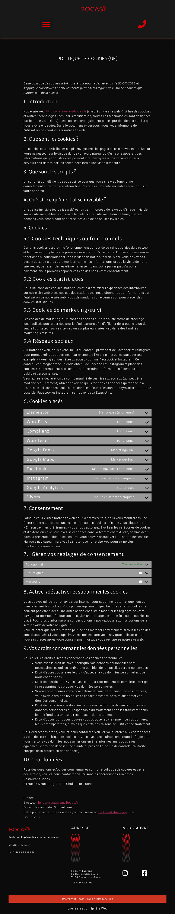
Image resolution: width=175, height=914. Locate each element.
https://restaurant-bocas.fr (66, 111)
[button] (46, 24)
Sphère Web (99, 908)
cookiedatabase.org (112, 812)
